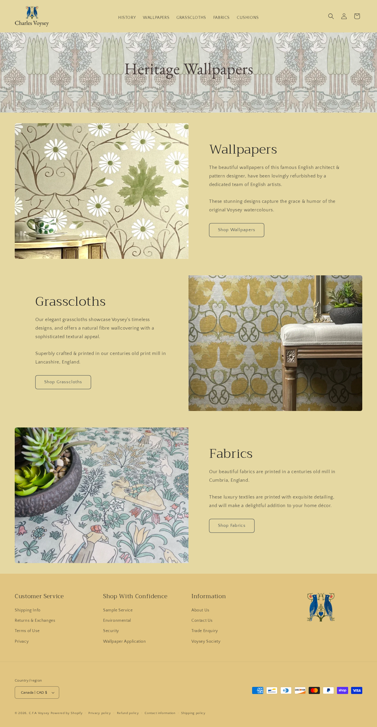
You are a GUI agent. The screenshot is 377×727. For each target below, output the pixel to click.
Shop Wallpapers (236, 229)
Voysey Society (205, 641)
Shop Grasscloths (63, 381)
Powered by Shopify (67, 713)
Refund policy (128, 713)
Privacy (22, 641)
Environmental (117, 620)
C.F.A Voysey (39, 713)
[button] (331, 16)
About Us (200, 610)
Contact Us (202, 620)
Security (111, 631)
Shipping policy (193, 713)
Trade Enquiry (204, 631)
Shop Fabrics (232, 525)
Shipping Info (28, 610)
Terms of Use (27, 631)
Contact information (160, 713)
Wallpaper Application (124, 641)
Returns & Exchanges (35, 620)
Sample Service (118, 610)
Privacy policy (99, 713)
